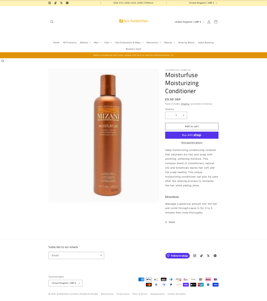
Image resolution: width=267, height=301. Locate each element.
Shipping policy (157, 294)
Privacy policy (123, 294)
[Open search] (2, 60)
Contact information (177, 294)
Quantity (169, 109)
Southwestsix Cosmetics (68, 294)
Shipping (185, 104)
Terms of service (139, 294)
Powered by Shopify (89, 294)
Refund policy (107, 294)
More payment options (191, 142)
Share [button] (172, 222)
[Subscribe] (100, 255)
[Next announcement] (166, 3)
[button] (52, 21)
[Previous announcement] (100, 3)
